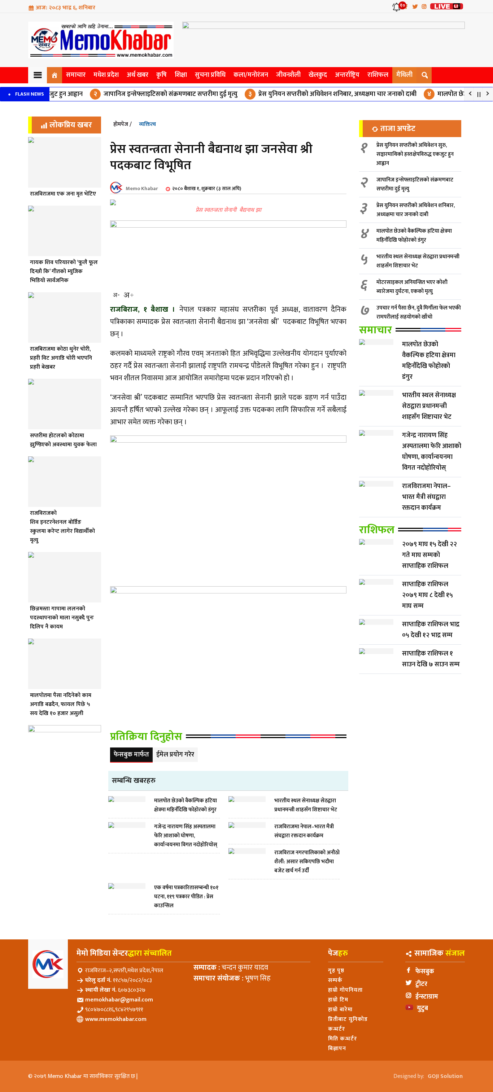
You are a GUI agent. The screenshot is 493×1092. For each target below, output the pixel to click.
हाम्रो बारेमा (340, 1009)
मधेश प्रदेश (106, 75)
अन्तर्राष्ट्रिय (347, 75)
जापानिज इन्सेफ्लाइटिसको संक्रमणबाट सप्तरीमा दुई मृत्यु (149, 94)
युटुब (422, 1008)
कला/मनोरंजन (251, 75)
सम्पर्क (335, 980)
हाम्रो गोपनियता (345, 990)
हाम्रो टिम (338, 1000)
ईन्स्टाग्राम (426, 996)
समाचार (76, 75)
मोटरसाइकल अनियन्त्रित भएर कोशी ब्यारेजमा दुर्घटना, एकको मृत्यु (412, 287)
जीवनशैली (288, 75)
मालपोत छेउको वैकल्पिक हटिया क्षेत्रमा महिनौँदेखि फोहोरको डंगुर (414, 236)
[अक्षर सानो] (116, 295)
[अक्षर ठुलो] (128, 295)
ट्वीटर (421, 984)
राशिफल (377, 75)
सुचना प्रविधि (210, 75)
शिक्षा (181, 75)
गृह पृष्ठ (336, 970)
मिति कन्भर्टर (342, 1039)
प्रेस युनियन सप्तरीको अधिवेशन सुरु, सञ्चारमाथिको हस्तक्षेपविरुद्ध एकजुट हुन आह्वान (415, 154)
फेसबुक (424, 971)
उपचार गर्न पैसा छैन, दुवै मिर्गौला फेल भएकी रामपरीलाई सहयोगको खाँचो (418, 312)
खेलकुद (318, 75)
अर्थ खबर (137, 75)
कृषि (161, 75)
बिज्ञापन (337, 1048)
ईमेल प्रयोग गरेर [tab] (175, 754)
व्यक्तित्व (147, 124)
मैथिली (404, 75)
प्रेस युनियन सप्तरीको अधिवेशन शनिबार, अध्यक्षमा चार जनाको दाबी (316, 94)
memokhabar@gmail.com (119, 1000)
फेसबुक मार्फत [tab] (131, 754)
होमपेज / (122, 124)
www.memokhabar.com (116, 1019)
